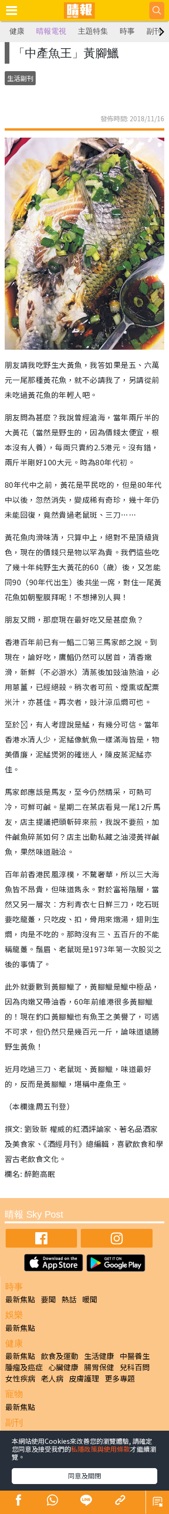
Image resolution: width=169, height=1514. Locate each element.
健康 (16, 31)
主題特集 (93, 31)
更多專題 (120, 1378)
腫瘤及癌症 (24, 1367)
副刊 (153, 31)
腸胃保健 (99, 1367)
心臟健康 (63, 1367)
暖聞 (89, 1299)
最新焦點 (20, 1299)
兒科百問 (135, 1367)
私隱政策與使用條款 (100, 1449)
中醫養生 (135, 1355)
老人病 (52, 1378)
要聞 (48, 1299)
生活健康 (99, 1355)
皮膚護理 (84, 1378)
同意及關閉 (84, 1475)
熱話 (69, 1299)
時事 (127, 31)
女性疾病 (20, 1378)
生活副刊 (20, 78)
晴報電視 (51, 31)
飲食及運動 (59, 1355)
